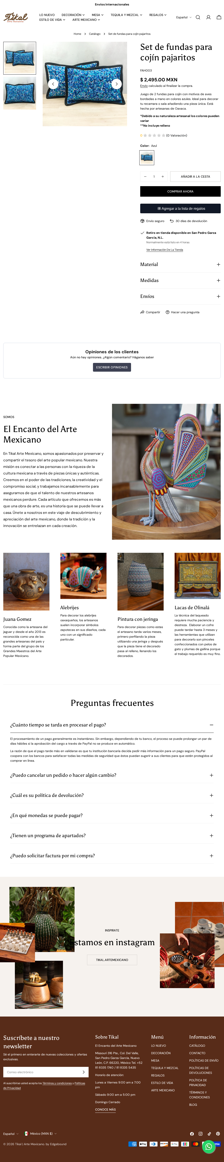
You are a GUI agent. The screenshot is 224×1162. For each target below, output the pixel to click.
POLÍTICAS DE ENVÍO (204, 1060)
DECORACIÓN (161, 1053)
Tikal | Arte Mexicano (29, 1144)
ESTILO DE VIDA (162, 1083)
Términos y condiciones (57, 1083)
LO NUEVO (158, 1046)
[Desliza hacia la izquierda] (53, 84)
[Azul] (146, 157)
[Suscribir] (83, 1072)
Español (181, 17)
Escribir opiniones (112, 367)
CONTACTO (197, 1053)
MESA (155, 1060)
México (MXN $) (41, 1134)
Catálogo (94, 34)
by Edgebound (56, 1144)
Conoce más (105, 1109)
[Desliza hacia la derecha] (116, 84)
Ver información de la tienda (164, 250)
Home (77, 34)
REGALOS (157, 1075)
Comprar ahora (180, 191)
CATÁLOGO (197, 1046)
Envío (144, 86)
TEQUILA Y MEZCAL (164, 1068)
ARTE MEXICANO (163, 1090)
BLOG (193, 1105)
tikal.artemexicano (112, 960)
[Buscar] (198, 17)
